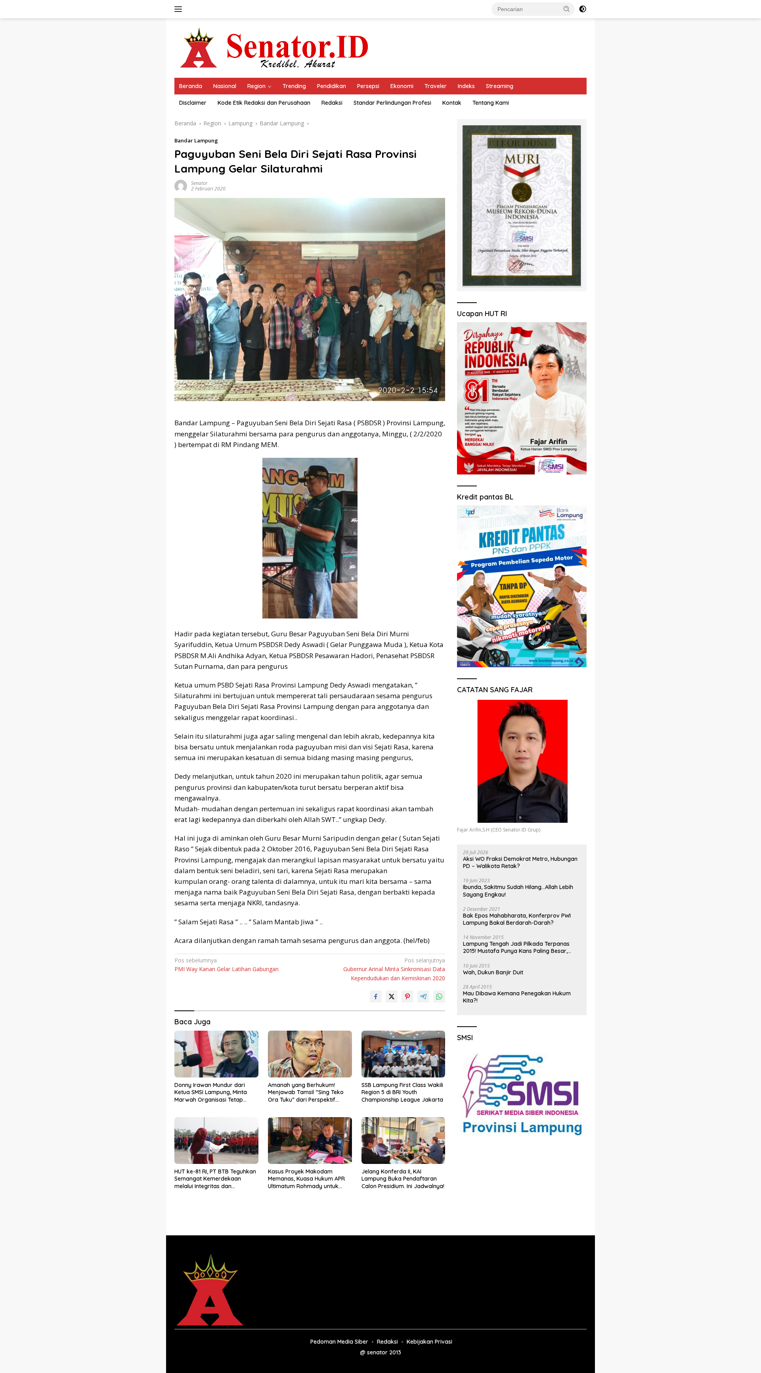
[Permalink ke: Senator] (180, 185)
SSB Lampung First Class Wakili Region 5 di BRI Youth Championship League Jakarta (402, 1092)
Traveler (435, 86)
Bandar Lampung (196, 140)
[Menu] (179, 9)
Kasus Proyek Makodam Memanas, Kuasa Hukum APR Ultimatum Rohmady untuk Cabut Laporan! (306, 1179)
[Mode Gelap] (583, 9)
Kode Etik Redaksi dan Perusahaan (264, 102)
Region (256, 86)
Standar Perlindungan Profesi (392, 102)
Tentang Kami (490, 102)
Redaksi (331, 102)
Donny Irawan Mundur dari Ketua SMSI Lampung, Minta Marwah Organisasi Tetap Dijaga (210, 1092)
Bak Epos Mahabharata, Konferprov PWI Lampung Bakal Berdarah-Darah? (517, 919)
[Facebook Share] (376, 996)
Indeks (466, 86)
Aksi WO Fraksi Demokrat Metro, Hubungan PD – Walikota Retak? (520, 862)
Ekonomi (401, 86)
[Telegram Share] (423, 996)
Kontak (451, 102)
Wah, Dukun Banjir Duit (493, 972)
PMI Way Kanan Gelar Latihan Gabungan (226, 964)
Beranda (190, 86)
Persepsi (368, 86)
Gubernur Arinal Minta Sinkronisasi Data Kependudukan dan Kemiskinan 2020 (394, 969)
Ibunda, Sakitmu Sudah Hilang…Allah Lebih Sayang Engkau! (518, 890)
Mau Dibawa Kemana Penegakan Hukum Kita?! (517, 997)
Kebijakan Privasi (429, 1341)
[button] (567, 8)
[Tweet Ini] (392, 996)
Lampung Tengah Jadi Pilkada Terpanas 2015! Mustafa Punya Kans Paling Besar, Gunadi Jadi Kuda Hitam (516, 947)
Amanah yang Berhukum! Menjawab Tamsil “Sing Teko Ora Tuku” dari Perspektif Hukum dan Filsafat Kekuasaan (309, 1092)
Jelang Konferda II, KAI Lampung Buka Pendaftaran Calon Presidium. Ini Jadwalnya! (402, 1178)
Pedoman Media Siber (339, 1341)
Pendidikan (331, 86)
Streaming (499, 86)
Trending (294, 86)
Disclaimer (193, 102)
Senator (199, 183)
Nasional (224, 86)
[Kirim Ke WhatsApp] (439, 996)
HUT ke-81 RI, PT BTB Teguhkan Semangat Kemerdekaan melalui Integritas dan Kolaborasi (215, 1179)
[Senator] (275, 47)
